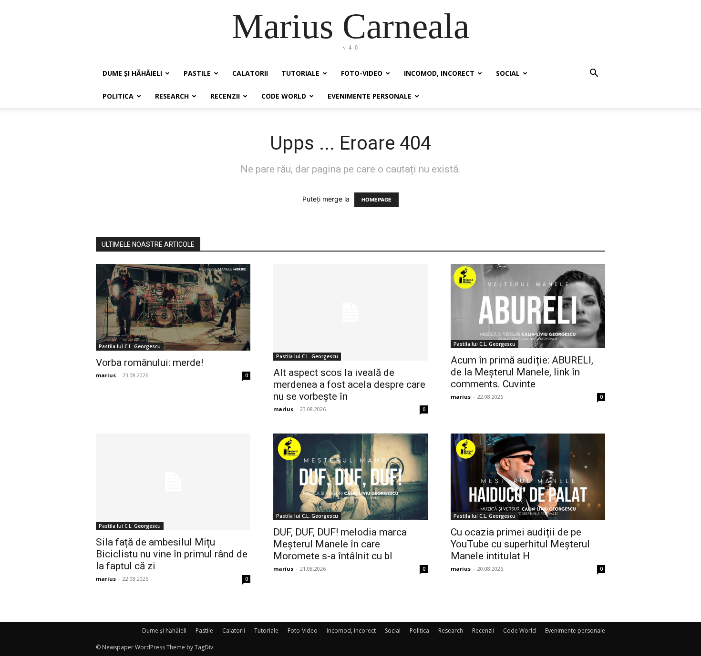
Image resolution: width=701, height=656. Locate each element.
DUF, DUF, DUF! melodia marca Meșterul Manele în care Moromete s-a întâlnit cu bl (340, 544)
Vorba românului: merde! (149, 362)
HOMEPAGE (376, 199)
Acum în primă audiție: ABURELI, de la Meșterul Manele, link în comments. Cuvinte (522, 372)
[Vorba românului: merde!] (173, 307)
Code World (283, 96)
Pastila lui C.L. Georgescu (130, 346)
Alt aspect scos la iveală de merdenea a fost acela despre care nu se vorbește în (349, 384)
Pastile (197, 73)
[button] (593, 74)
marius (106, 375)
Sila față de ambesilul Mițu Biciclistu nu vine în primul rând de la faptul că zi (171, 554)
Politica (118, 96)
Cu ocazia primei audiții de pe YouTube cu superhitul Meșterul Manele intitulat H (520, 544)
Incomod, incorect (439, 73)
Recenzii (225, 96)
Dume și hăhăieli (132, 73)
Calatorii (250, 73)
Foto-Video (361, 73)
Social (508, 73)
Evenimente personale (370, 96)
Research (172, 96)
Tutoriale (300, 73)
